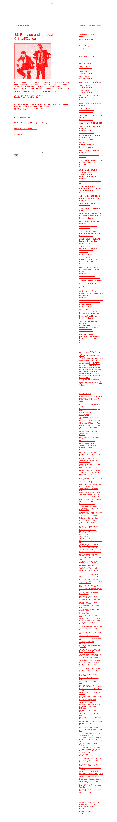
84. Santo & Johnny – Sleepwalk (91, 774)
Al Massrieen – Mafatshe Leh (89, 431)
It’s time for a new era (87, 504)
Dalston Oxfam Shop (86, 806)
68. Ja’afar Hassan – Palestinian (86, 724)
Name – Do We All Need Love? (90, 484)
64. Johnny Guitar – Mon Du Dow (89, 711)
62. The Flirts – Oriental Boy (89, 704)
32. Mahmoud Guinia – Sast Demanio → (90, 26)
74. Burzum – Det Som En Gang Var (90, 740)
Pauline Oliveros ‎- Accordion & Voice (90, 437)
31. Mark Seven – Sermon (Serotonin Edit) (88, 602)
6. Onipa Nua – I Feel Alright (89, 520)
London (99, 369)
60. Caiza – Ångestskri (87, 700)
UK (44, 95)
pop (85, 375)
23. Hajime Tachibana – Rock (90, 577)
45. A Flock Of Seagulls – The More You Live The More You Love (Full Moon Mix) (90, 650)
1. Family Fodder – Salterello (89, 506)
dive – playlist (84, 415)
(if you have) (23, 128)
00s (81, 352)
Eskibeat (86, 363)
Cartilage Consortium (87, 804)
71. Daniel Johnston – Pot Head (90, 733)
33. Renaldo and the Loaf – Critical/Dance (89, 610)
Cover (87, 360)
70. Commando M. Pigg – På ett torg (90, 730)
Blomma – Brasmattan (87, 441)
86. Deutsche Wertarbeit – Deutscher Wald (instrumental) (90, 779)
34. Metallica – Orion (86, 613)
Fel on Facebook (86, 39)
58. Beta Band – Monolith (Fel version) (90, 693)
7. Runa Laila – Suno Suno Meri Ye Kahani (91, 523)
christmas (82, 360)
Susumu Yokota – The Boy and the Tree (90, 434)
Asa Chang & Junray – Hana (89, 492)
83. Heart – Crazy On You (88, 771)
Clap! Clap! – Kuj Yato (87, 482)
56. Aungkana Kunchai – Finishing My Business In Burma (91, 685)
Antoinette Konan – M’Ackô (89, 495)
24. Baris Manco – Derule (88, 579)
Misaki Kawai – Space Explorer (90, 396)
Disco (92, 360)
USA (82, 384)
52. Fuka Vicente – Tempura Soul (89, 671)
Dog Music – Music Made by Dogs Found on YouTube (89, 399)
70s (92, 352)
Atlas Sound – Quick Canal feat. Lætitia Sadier (90, 464)
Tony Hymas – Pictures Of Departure (88, 489)
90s (81, 355)
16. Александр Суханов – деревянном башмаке (88, 554)
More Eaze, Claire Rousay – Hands (89, 409)
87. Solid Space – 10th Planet (90, 782)
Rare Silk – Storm (85, 448)
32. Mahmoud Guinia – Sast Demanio (89, 606)
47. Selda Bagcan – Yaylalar (89, 658)
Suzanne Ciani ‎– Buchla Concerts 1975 (88, 461)
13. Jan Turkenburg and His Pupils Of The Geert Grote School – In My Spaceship (89, 546)
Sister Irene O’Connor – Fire (89, 423)
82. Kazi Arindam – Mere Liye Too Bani (90, 768)
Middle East (88, 371)
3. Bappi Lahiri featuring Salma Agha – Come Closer (90, 512)
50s (85, 353)
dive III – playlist (85, 394)
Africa (87, 355)
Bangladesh (99, 358)
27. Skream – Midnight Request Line (90, 589)
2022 (81, 406)
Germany (83, 367)
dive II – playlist (85, 412)
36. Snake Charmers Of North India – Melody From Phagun (90, 619)
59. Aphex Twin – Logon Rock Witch (90, 696)
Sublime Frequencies (85, 378)
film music (92, 365)
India (99, 367)
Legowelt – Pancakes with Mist (90, 404)
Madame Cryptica (85, 811)
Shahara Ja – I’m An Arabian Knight (89, 428)
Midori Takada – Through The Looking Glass (90, 455)
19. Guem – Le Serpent (87, 565)
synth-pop (83, 382)
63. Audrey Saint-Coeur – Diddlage (88, 707)
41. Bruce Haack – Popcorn (89, 636)
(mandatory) (22, 117)
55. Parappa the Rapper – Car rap (90, 682)
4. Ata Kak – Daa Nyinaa (88, 516)
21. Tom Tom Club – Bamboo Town (89, 571)
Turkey (95, 382)
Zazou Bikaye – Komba (87, 445)
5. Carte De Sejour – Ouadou (89, 518)
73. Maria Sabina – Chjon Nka (90, 738)
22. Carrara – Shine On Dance (90, 574)
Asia (82, 358)
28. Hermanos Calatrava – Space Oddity (88, 593)
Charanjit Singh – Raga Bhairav (90, 425)
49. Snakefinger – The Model (89, 662)
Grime (95, 367)
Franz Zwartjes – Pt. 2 (87, 486)
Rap (88, 375)
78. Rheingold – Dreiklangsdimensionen (88, 755)
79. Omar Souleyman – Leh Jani (91, 758)
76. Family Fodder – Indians (89, 747)
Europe (31, 95)
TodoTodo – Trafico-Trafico (89, 472)
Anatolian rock (95, 355)
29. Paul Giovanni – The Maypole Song (88, 596)
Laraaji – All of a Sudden (88, 468)
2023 (81, 402)
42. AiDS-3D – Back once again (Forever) (90, 638)
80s (19, 95)
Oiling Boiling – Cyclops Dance (90, 499)
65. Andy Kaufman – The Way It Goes (90, 714)
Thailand (90, 382)
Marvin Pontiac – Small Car (89, 458)
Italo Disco (88, 369)
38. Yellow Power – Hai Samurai (91, 626)
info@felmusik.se (86, 48)
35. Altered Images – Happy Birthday (89, 616)
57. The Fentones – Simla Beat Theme (90, 689)
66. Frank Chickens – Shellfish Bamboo (90, 718)
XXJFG (81, 813)
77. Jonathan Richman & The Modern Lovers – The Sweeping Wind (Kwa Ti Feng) (90, 751)
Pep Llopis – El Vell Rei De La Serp (90, 475)
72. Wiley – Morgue (86, 735)
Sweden (95, 380)
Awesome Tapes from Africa (89, 802)
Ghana (89, 367)
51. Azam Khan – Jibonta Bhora (90, 668)
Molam (94, 371)
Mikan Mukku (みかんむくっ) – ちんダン (91, 479)
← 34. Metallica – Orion (21, 26)
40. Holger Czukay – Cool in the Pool (91, 632)
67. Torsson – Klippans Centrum (91, 721)
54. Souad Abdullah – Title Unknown (89, 678)
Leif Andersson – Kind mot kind (90, 450)
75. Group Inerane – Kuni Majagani (88, 744)
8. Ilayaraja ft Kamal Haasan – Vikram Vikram (90, 526)
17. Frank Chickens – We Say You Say (90, 558)
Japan (94, 369)
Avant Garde (25, 95)
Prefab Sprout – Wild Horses (89, 470)
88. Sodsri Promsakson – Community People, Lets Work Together (90, 786)
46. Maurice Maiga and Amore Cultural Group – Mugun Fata (90, 654)
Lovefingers (83, 809)
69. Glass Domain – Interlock (89, 727)
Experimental (39, 95)
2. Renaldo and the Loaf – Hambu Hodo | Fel (29, 108)
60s (88, 353)
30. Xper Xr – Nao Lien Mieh (89, 600)
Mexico (81, 371)
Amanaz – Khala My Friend (89, 497)
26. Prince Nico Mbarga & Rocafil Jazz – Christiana (88, 585)
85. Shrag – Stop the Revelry (89, 776)
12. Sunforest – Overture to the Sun (90, 541)
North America (89, 373)
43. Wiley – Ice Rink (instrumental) (86, 642)
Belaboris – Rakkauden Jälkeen (90, 421)
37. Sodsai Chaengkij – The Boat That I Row (89, 623)
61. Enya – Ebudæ (86, 702)
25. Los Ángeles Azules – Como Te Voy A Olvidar (90, 582)
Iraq (80, 369)
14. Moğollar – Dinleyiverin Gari (91, 549)
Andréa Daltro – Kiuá (87, 501)
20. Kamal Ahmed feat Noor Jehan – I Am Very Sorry (89, 568)
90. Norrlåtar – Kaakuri (87, 793)
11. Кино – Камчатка (86, 538)
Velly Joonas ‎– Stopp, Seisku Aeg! (89, 417)
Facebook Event (86, 100)
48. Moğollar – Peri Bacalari (89, 660)
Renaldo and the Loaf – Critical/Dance (36, 92)
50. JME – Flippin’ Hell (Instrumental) (87, 665)
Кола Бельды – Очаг (86, 443)
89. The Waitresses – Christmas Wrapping (90, 790)
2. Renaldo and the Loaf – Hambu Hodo (88, 509)
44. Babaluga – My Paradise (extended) (89, 646)
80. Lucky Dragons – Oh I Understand (88, 761)
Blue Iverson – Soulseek (88, 452)
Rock (92, 375)
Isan (83, 369)
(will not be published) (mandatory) (31, 123)
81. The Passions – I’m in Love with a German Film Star (90, 764)
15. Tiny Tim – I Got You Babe (90, 552)
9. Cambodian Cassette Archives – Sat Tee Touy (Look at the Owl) (90, 531)
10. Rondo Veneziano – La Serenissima (89, 535)
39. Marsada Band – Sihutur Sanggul (89, 629)
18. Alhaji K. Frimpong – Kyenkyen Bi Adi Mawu (88, 562)
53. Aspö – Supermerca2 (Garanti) (88, 674)
